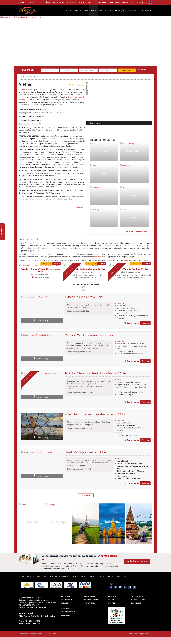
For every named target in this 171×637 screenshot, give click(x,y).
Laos (85, 522)
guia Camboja (89, 603)
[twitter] (23, 2)
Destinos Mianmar (68, 612)
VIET (149, 633)
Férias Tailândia (137, 597)
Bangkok (71, 381)
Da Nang (104, 217)
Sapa (104, 173)
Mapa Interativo (78, 85)
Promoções (120, 10)
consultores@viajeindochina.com (82, 2)
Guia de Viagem (106, 10)
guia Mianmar (66, 615)
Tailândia (112, 522)
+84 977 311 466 (56, 2)
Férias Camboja (90, 597)
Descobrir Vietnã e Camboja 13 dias (130, 269)
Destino (93, 10)
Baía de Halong (134, 151)
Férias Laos (112, 597)
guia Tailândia (136, 603)
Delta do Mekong (90, 277)
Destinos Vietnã (67, 600)
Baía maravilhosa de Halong (131, 245)
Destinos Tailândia (138, 600)
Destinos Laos (113, 600)
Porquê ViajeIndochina (59, 576)
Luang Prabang (98, 348)
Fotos (102, 576)
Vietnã (24, 89)
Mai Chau (104, 195)
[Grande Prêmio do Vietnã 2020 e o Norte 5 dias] (39, 265)
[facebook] (20, 2)
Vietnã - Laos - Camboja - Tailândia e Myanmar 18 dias (95, 414)
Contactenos (46, 263)
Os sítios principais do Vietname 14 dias (85, 269)
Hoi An (134, 217)
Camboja (58, 522)
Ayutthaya (81, 381)
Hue (134, 195)
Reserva (57, 263)
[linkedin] (29, 2)
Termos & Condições (78, 576)
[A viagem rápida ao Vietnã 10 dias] (36, 309)
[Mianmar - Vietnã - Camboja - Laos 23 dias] (39, 347)
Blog (132, 2)
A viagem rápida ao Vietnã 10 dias (84, 297)
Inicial (69, 10)
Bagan (78, 343)
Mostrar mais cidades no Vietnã (136, 232)
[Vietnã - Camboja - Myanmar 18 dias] (36, 464)
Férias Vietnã (66, 597)
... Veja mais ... (85, 495)
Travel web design (135, 633)
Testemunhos (114, 2)
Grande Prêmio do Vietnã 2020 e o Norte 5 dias (40, 270)
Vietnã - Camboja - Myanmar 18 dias (85, 452)
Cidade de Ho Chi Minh (84, 345)
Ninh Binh (134, 173)
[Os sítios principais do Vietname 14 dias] (81, 265)
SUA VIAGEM (132, 10)
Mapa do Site (121, 576)
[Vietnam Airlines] (27, 585)
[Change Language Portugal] (144, 2)
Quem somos (101, 2)
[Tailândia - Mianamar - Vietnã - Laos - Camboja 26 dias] (42, 385)
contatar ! (144, 260)
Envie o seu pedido (138, 561)
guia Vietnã (65, 603)
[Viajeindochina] (27, 10)
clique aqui (128, 260)
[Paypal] (85, 585)
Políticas (92, 576)
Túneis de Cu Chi (101, 345)
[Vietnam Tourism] (41, 585)
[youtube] (120, 587)
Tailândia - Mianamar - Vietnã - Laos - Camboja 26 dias (95, 373)
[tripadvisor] (116, 615)
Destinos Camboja (91, 600)
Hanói (104, 151)
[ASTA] (70, 585)
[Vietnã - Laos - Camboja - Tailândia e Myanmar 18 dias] (42, 426)
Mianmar (139, 522)
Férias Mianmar (67, 609)
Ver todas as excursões (85, 284)
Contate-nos (145, 10)
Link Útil (110, 576)
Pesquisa (127, 70)
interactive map (42, 320)
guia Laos (111, 603)
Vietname (97, 256)
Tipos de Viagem (81, 10)
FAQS (45, 576)
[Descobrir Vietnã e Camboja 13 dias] (124, 265)
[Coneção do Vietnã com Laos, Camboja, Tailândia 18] (22, 42)
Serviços (125, 2)
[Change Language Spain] (139, 2)
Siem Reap (139, 277)
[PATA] (56, 585)
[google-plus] (26, 2)
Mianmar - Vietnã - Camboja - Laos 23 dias (89, 335)
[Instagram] (134, 587)
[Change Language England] (150, 2)
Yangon (71, 343)
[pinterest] (33, 2)
